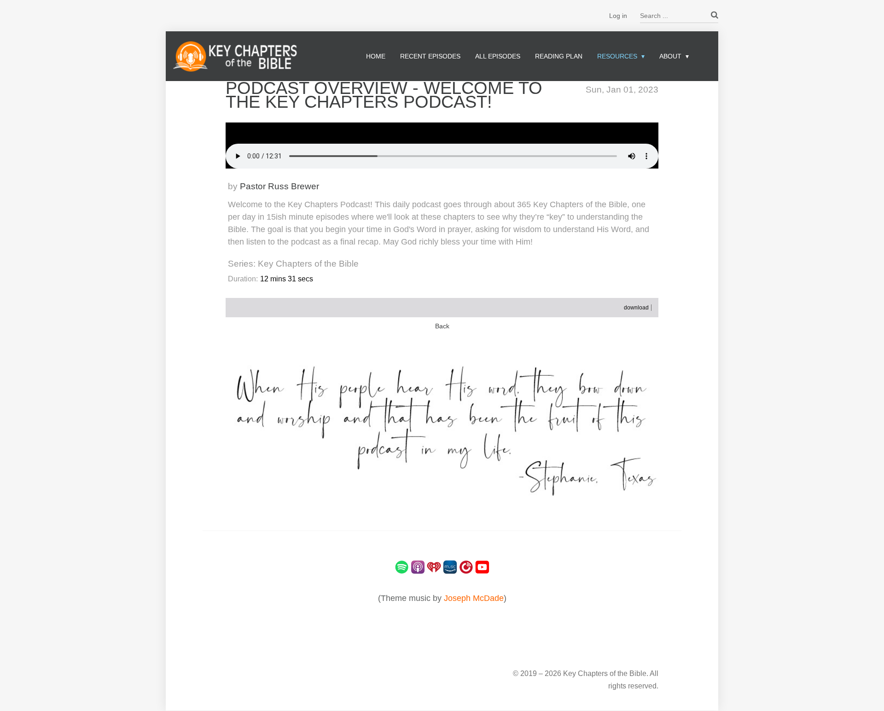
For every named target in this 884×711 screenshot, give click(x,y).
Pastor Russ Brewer (279, 186)
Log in (618, 15)
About (670, 56)
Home (375, 56)
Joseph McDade (474, 598)
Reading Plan (558, 56)
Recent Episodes (430, 56)
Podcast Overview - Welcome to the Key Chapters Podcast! (384, 94)
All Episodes (497, 56)
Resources (617, 56)
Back (442, 326)
